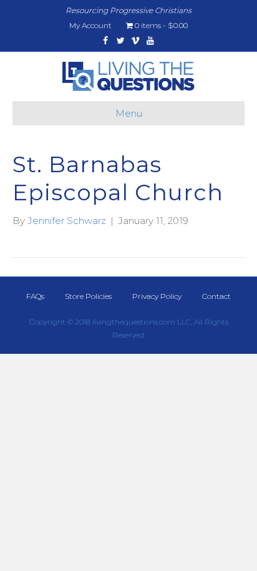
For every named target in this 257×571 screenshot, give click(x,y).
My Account (90, 25)
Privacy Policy (157, 296)
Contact (216, 296)
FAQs (35, 296)
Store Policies (88, 296)
